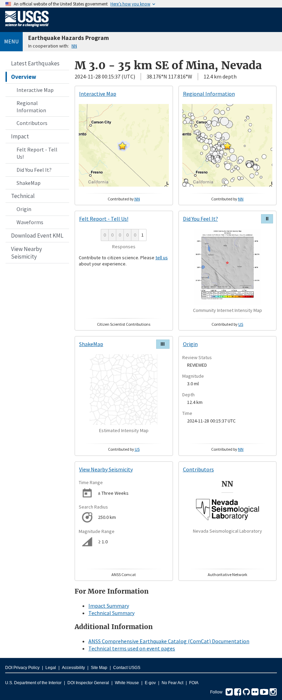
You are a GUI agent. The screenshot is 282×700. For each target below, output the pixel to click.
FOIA (193, 682)
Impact (20, 136)
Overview (23, 77)
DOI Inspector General (88, 682)
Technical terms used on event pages (131, 648)
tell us (161, 257)
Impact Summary (108, 605)
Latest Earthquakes (35, 63)
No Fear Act (172, 682)
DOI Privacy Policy (22, 667)
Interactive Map (35, 89)
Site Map (99, 667)
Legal (50, 667)
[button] (122, 146)
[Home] (27, 28)
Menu (11, 41)
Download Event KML (37, 235)
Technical (23, 196)
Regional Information (31, 107)
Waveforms (30, 222)
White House (127, 682)
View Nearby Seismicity (26, 252)
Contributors (32, 122)
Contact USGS (126, 667)
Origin (24, 209)
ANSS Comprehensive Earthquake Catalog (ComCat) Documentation (168, 641)
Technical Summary (111, 612)
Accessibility (73, 667)
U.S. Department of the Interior (33, 682)
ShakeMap (29, 182)
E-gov (150, 682)
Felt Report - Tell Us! (37, 153)
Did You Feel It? (34, 169)
